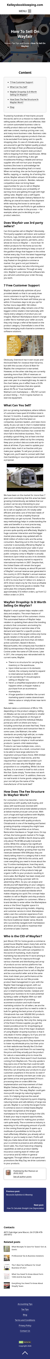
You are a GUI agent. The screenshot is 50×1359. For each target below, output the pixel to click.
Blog (25, 1314)
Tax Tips (25, 1309)
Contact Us (25, 1331)
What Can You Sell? (18, 87)
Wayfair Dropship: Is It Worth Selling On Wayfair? (23, 93)
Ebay (12, 107)
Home (7, 43)
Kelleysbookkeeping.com (25, 4)
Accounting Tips (25, 1304)
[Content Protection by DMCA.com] (25, 1342)
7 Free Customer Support (21, 82)
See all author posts (22, 1177)
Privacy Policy (25, 1325)
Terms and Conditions (25, 1320)
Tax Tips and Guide (20, 43)
